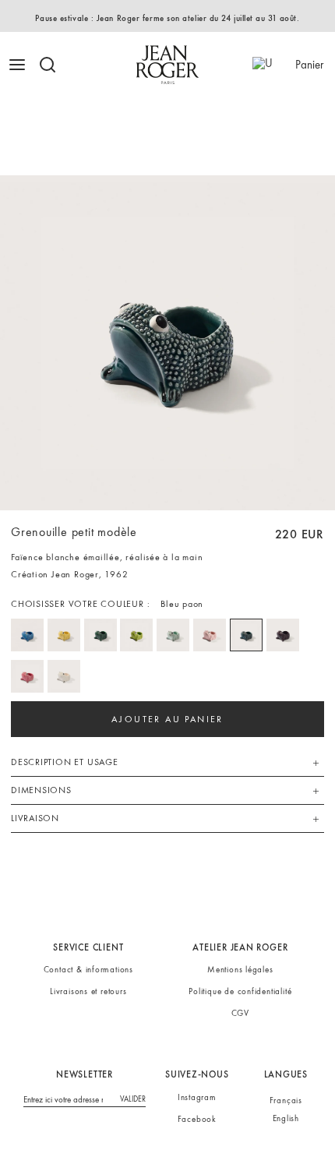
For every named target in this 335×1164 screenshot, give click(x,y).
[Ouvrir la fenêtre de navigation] (19, 65)
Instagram (197, 1097)
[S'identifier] (266, 64)
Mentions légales (240, 969)
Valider (133, 1099)
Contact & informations (88, 969)
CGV (240, 1012)
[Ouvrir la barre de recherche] (53, 65)
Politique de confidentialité (240, 991)
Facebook (197, 1118)
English (286, 1118)
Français (286, 1100)
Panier (309, 64)
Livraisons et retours (88, 991)
